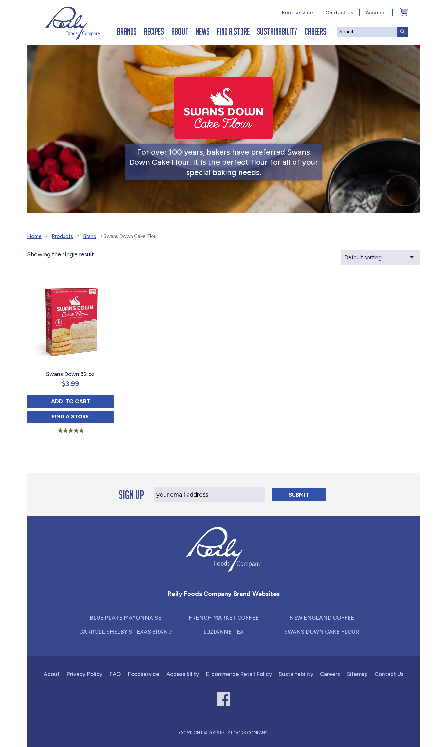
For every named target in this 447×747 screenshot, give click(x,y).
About (179, 31)
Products (62, 236)
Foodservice (297, 12)
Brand (89, 236)
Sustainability (277, 31)
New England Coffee (321, 617)
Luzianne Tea (223, 631)
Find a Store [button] (83, 416)
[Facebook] (224, 699)
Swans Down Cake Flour (321, 631)
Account (376, 12)
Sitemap (357, 674)
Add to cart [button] (82, 401)
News (203, 31)
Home (34, 236)
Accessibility (182, 674)
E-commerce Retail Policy (239, 674)
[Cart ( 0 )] (404, 12)
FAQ (115, 674)
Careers (315, 31)
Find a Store (233, 31)
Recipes (154, 31)
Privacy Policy (84, 674)
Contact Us (339, 12)
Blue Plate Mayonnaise (125, 617)
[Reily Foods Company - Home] (72, 23)
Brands (127, 31)
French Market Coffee (224, 617)
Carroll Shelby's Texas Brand (125, 631)
